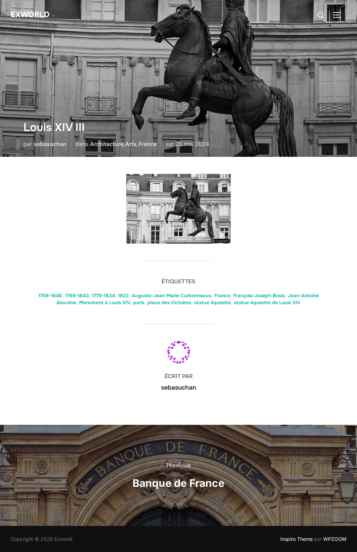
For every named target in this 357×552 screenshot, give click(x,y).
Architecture (106, 143)
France (147, 143)
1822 (123, 295)
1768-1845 (50, 295)
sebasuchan (50, 143)
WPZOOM (335, 539)
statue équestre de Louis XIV (267, 302)
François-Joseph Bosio (259, 295)
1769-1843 (77, 295)
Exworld (30, 15)
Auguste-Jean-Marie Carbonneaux (171, 295)
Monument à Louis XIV (104, 302)
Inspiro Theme (296, 539)
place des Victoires (169, 302)
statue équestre (212, 302)
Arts (131, 143)
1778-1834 (103, 295)
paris (138, 302)
